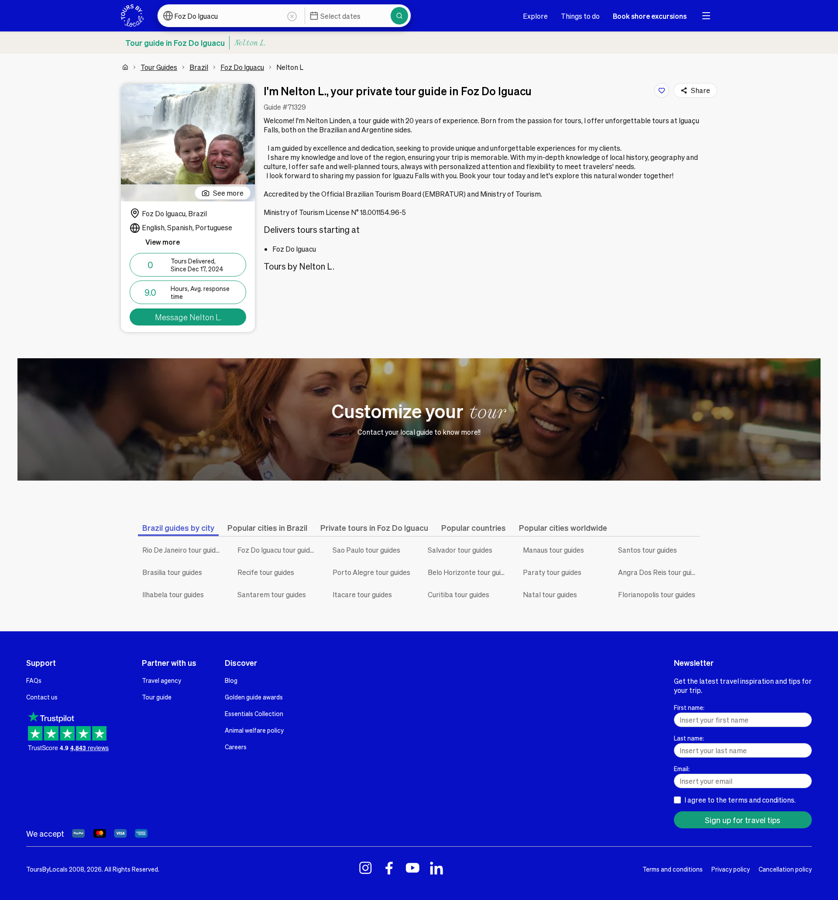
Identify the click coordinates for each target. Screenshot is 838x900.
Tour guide (157, 697)
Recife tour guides (265, 572)
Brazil (198, 67)
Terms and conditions (672, 869)
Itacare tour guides (362, 594)
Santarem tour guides (271, 594)
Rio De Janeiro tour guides (182, 549)
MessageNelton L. (188, 317)
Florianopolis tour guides (656, 594)
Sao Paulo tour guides (366, 549)
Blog (231, 680)
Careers (236, 747)
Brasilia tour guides (172, 572)
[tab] (178, 527)
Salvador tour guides (460, 549)
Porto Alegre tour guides (371, 572)
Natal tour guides (550, 594)
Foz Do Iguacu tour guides (277, 549)
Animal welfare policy (254, 730)
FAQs (33, 680)
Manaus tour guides (553, 549)
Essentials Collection (254, 713)
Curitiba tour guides (458, 594)
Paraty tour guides (552, 572)
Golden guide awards (254, 697)
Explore (535, 16)
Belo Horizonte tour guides (469, 572)
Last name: (689, 738)
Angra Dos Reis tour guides (659, 572)
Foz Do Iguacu (242, 67)
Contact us (42, 697)
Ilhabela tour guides (173, 594)
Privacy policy (730, 869)
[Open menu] (706, 16)
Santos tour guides (647, 549)
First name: (689, 707)
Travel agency (161, 680)
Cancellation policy (785, 869)
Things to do (580, 16)
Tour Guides (159, 67)
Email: (682, 768)
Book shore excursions (650, 16)
